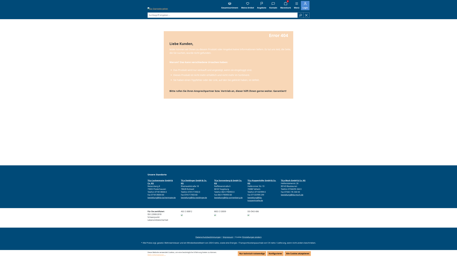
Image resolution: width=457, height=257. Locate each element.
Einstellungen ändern (252, 237)
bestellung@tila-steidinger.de (194, 197)
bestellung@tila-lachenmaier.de (162, 197)
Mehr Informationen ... (157, 255)
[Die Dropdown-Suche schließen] (306, 15)
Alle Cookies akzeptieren (297, 253)
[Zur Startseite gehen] (158, 8)
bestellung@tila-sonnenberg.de (228, 197)
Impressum (228, 237)
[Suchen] (300, 15)
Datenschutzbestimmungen (208, 237)
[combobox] (223, 15)
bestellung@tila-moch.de (292, 194)
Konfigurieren (275, 253)
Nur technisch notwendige (252, 253)
